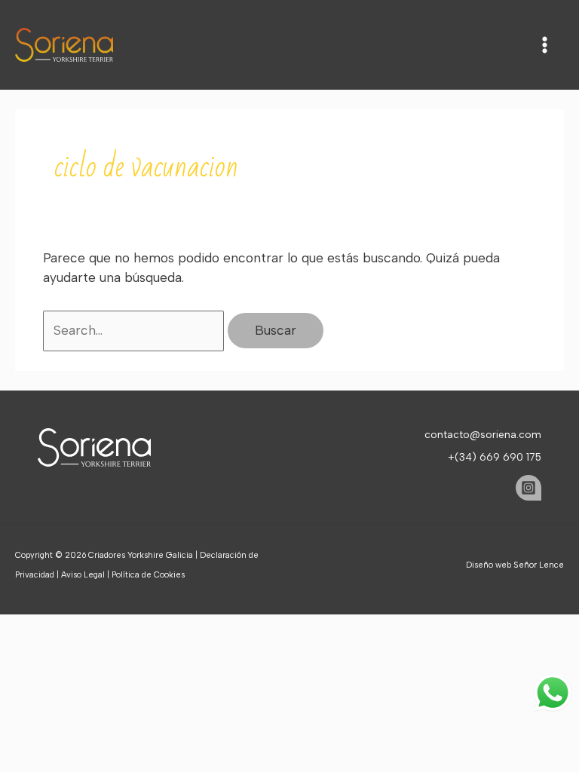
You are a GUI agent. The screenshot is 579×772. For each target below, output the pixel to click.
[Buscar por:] (135, 330)
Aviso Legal (83, 575)
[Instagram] (528, 488)
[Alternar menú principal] (544, 45)
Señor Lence (538, 565)
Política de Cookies (148, 575)
